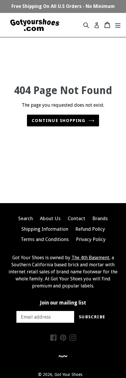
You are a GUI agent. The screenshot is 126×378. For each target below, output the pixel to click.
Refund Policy (90, 229)
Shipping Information (44, 229)
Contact (76, 218)
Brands (100, 218)
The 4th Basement (90, 257)
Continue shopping (58, 120)
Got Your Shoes (68, 374)
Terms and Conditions (45, 239)
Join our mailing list (63, 303)
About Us (50, 218)
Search (25, 218)
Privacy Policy (90, 239)
